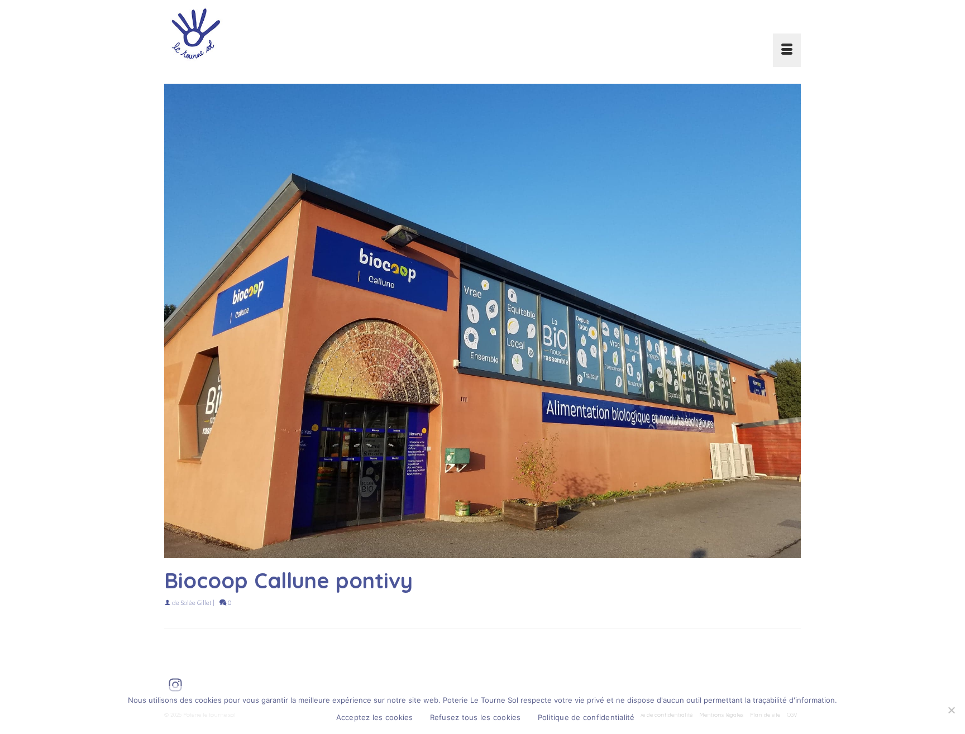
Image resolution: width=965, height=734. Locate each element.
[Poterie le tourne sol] (264, 33)
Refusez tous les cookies (475, 717)
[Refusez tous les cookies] (951, 710)
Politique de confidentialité (586, 717)
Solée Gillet (196, 603)
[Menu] (787, 50)
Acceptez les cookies (374, 717)
